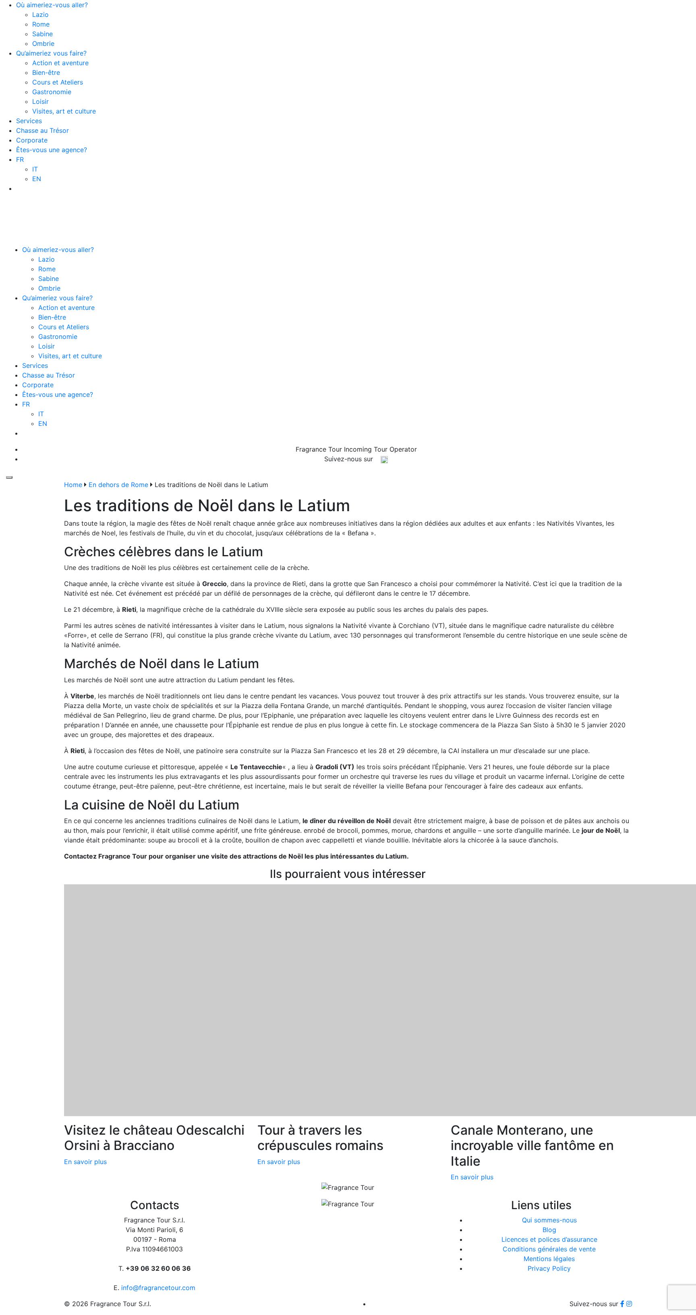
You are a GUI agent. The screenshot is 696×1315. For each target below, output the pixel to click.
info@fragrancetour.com (359, 184)
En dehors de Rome (118, 485)
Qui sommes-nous (549, 1220)
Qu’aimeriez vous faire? (51, 53)
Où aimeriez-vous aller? (52, 5)
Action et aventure (60, 63)
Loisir (40, 101)
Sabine (42, 34)
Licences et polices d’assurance (549, 1239)
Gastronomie (51, 92)
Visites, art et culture (64, 111)
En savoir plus (85, 1162)
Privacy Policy (549, 1268)
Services (29, 121)
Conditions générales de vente (549, 1249)
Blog (549, 1230)
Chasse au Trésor (42, 130)
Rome (41, 24)
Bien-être (46, 72)
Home (73, 485)
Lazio (40, 14)
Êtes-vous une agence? (51, 150)
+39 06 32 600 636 (359, 174)
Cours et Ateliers (57, 82)
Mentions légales (549, 1259)
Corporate (32, 140)
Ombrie (43, 43)
